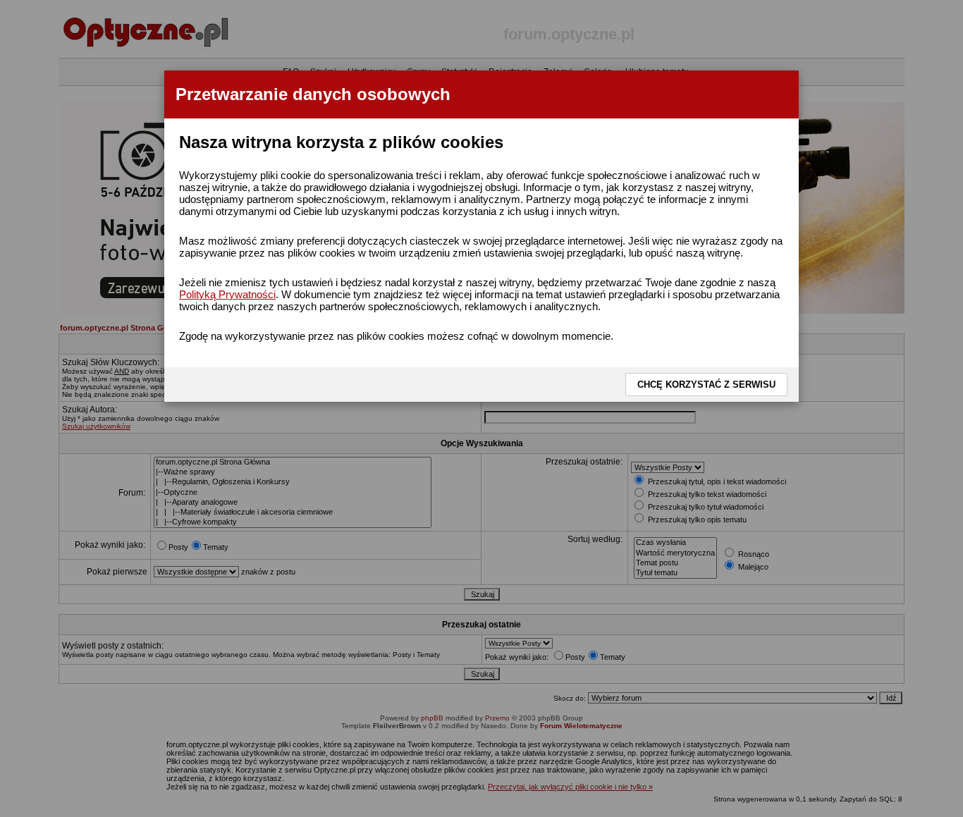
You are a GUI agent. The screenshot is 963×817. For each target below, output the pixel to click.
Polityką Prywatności (227, 294)
